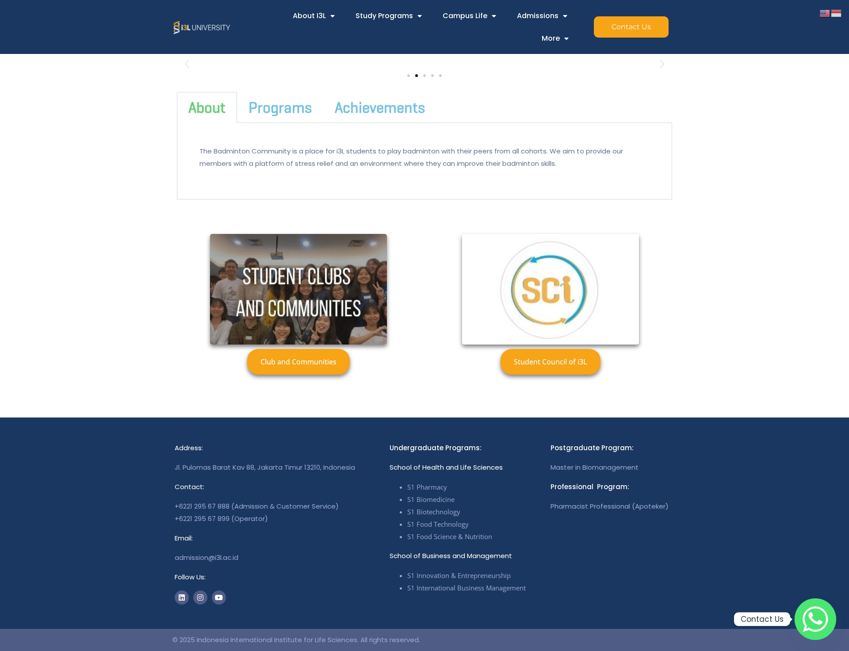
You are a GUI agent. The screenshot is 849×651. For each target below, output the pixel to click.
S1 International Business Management (466, 587)
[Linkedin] (182, 597)
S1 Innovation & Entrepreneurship (459, 575)
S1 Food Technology (438, 524)
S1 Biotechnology (433, 511)
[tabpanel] (424, 161)
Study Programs (384, 16)
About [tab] (207, 107)
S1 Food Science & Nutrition (449, 536)
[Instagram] (200, 597)
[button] (186, 63)
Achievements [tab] (380, 107)
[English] (825, 12)
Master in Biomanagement (595, 467)
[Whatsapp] (815, 619)
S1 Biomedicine (431, 499)
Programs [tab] (280, 107)
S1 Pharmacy (427, 487)
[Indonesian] (836, 12)
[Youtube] (219, 597)
